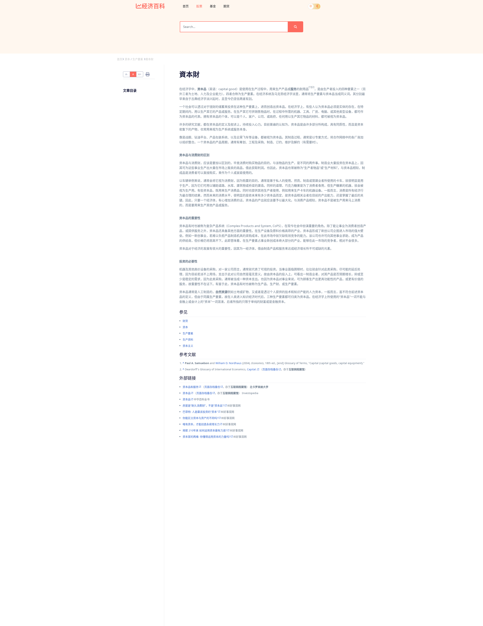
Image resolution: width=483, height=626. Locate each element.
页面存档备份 (270, 369)
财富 (263, 302)
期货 (226, 6)
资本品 (187, 393)
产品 (284, 89)
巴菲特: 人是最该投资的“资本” (200, 411)
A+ (139, 74)
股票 (199, 6)
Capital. (252, 369)
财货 (185, 321)
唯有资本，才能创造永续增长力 (201, 424)
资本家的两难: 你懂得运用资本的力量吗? (206, 436)
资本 (185, 327)
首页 (186, 6)
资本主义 (188, 346)
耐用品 (304, 89)
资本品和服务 (190, 387)
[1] (310, 87)
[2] (312, 87)
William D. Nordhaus (228, 363)
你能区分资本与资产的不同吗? (200, 418)
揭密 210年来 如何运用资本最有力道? (205, 430)
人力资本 (315, 292)
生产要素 (188, 333)
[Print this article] (147, 74)
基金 (213, 6)
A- (126, 74)
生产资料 (188, 339)
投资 (231, 107)
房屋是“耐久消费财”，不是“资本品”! (203, 405)
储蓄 (221, 107)
